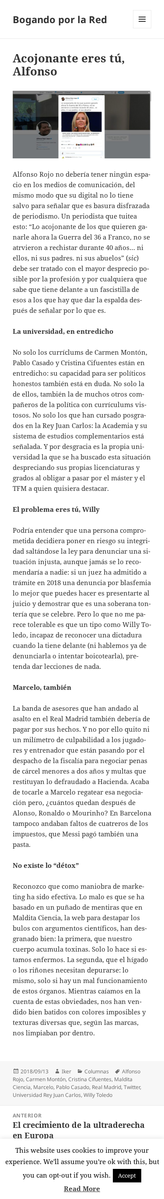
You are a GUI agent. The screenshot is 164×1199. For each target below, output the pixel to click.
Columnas (96, 1071)
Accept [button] (127, 1175)
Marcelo (43, 1087)
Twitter (132, 1087)
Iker (66, 1071)
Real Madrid (106, 1087)
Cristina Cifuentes (90, 1079)
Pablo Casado (72, 1087)
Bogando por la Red (60, 19)
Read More (82, 1188)
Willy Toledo (98, 1095)
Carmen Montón (46, 1079)
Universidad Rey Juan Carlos (47, 1095)
